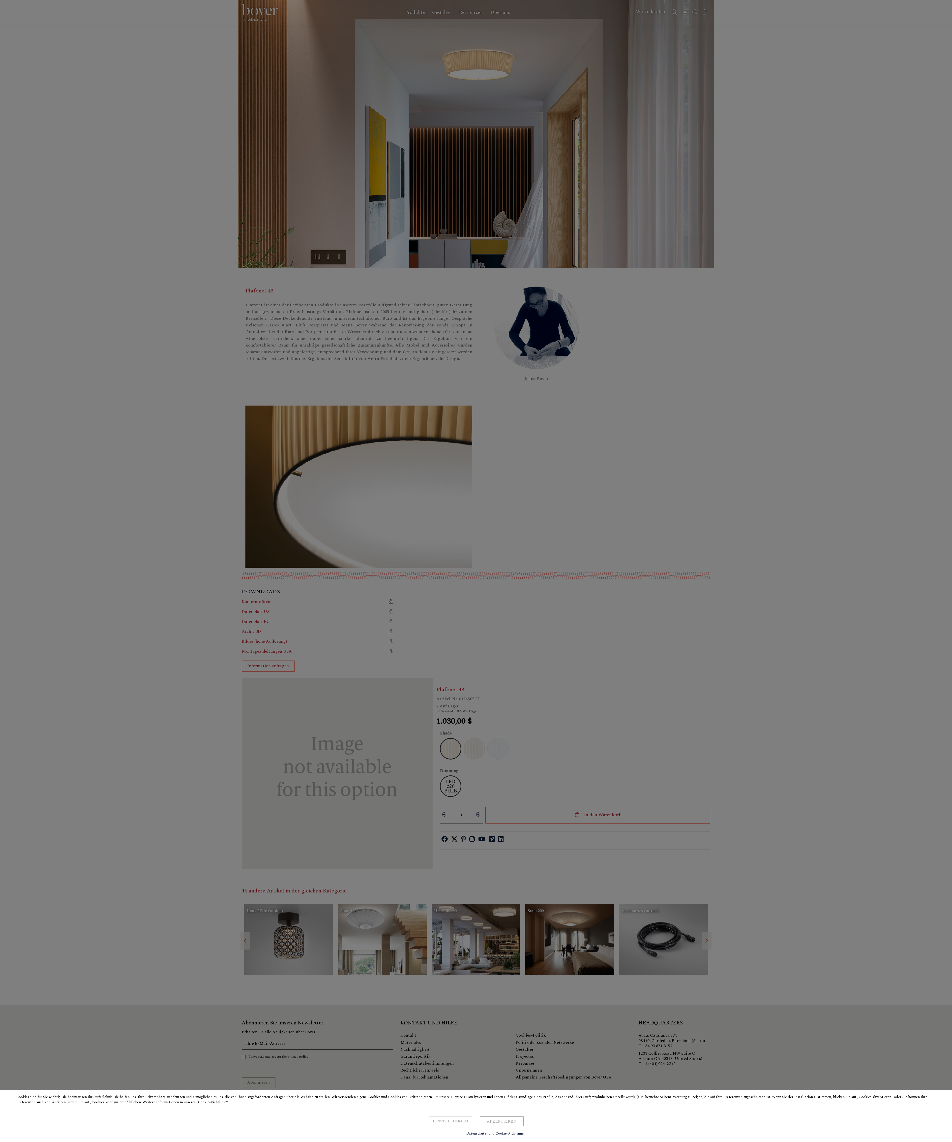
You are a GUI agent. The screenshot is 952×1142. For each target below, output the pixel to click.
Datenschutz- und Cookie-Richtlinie (495, 1133)
